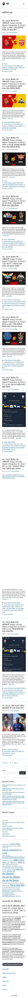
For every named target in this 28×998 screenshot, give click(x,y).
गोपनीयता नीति (5, 981)
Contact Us (5, 820)
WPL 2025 (8, 855)
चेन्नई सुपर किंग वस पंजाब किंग (6, 869)
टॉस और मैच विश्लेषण (15, 305)
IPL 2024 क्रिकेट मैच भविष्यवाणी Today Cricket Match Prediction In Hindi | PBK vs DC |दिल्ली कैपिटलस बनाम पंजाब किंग (14, 626)
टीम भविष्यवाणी (11, 67)
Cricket (5, 63)
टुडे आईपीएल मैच (12, 447)
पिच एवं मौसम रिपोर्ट (12, 69)
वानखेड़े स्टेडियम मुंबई (8, 247)
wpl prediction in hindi (7, 860)
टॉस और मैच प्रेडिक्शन (18, 67)
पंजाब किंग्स (22, 883)
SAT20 (3, 855)
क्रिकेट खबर (10, 299)
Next (15, 762)
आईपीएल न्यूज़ (4, 67)
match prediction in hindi (10, 65)
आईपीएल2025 (13, 862)
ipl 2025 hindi (5, 847)
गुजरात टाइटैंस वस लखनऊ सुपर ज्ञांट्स (11, 303)
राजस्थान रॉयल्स (4, 889)
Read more (10, 118)
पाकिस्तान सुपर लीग (6, 885)
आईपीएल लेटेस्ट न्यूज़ (6, 753)
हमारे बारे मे (4, 989)
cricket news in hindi (7, 846)
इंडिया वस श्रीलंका (15, 864)
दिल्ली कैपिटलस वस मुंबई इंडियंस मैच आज (8, 883)
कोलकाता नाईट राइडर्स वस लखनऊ (17, 866)
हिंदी (7, 4)
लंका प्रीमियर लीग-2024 (8, 896)
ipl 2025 (19, 846)
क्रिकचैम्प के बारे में (5, 834)
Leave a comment (8, 71)
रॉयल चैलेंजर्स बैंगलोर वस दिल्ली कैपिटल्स (8, 892)
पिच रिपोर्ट (3, 887)
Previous (5, 762)
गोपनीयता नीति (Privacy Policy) (9, 836)
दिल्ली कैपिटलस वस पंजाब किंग (14, 693)
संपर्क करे (4, 985)
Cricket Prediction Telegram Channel (13, 964)
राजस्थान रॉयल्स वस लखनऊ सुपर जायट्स (14, 889)
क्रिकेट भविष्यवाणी (11, 122)
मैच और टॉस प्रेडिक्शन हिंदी (12, 695)
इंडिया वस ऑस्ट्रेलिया (9, 864)
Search (4, 770)
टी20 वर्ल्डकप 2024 (11, 871)
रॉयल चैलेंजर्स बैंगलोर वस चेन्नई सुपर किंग (16, 891)
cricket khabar (7, 604)
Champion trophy (5, 844)
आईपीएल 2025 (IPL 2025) (9, 973)
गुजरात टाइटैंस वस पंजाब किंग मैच (7, 867)
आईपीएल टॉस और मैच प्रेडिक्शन (8, 606)
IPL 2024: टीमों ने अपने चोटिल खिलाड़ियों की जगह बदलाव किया (13, 707)
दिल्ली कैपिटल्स (17, 883)
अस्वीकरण (4, 977)
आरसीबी (3, 864)
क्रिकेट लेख (17, 122)
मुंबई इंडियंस (18, 887)
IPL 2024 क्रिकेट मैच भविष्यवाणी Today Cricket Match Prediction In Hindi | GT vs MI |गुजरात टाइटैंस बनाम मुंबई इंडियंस (14, 382)
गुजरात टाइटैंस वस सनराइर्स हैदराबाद (18, 867)
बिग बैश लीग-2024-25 (11, 887)
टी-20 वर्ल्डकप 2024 (17, 869)
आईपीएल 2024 (20, 65)
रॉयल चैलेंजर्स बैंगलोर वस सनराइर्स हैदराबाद (17, 186)
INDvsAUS (15, 846)
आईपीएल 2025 (6, 862)
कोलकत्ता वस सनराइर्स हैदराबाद (6, 866)
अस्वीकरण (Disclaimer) (7, 826)
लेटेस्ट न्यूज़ (13, 449)
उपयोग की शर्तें (5, 831)
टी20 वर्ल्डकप (4, 871)
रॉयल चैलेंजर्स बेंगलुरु (6, 891)
